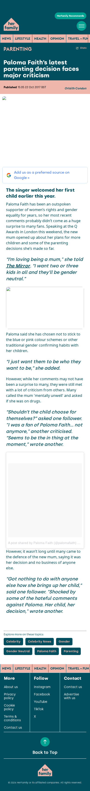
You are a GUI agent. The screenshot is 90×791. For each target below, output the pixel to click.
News (6, 38)
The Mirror (18, 266)
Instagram (42, 687)
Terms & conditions (12, 718)
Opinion (57, 38)
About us (11, 687)
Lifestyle (22, 38)
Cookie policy (9, 707)
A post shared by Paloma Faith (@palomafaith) (42, 543)
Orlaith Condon (75, 88)
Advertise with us (71, 696)
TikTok (38, 709)
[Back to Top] (45, 741)
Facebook (42, 694)
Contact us (13, 728)
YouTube (40, 702)
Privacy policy (10, 696)
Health (40, 38)
